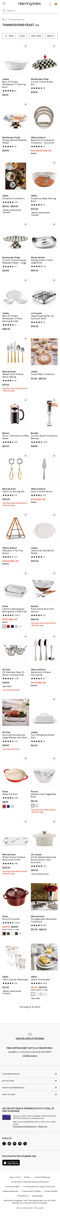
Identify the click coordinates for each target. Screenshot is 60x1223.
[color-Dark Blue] (8, 806)
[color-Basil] (8, 933)
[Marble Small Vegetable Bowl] (44, 772)
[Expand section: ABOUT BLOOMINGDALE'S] (30, 1087)
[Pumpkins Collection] (15, 176)
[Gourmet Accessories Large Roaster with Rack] (15, 712)
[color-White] (4, 626)
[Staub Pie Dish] (15, 772)
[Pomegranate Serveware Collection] (44, 896)
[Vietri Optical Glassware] (15, 957)
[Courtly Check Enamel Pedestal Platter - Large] (15, 238)
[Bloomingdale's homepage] (4, 20)
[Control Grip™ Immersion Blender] (44, 413)
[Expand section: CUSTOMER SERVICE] (30, 1074)
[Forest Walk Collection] (44, 352)
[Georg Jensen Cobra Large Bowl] (44, 238)
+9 (20, 934)
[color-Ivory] (16, 626)
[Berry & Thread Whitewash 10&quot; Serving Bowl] (15, 59)
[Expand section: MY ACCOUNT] (30, 1081)
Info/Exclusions (30, 1056)
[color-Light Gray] (40, 994)
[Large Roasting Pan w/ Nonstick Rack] (44, 293)
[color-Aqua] (36, 994)
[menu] (4, 3)
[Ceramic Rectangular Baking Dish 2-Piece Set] (15, 586)
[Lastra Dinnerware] (44, 957)
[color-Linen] (45, 994)
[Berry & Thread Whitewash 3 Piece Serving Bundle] (15, 293)
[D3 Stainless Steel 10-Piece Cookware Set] (15, 650)
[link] (15, 86)
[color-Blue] (12, 626)
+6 (20, 626)
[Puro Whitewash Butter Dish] (44, 712)
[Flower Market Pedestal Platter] (15, 117)
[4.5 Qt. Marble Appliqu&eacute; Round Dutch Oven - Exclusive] (44, 835)
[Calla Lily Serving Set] (15, 469)
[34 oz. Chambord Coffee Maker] (15, 413)
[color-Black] (16, 933)
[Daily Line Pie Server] (44, 469)
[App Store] (11, 1163)
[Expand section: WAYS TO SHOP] (30, 1094)
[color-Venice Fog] (32, 805)
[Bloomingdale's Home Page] (29, 4)
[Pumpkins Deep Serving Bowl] (44, 176)
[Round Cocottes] (15, 896)
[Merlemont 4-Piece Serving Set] (44, 650)
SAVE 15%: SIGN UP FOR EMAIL (30, 1038)
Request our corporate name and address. (30, 1203)
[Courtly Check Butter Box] (44, 59)
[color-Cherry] (8, 626)
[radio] (4, 626)
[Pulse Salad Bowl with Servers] (44, 586)
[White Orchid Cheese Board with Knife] (15, 835)
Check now (42, 1127)
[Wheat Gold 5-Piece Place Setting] (15, 352)
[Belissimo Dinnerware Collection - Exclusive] (44, 117)
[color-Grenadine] (4, 933)
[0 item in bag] (56, 4)
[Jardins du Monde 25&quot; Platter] (44, 528)
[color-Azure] (36, 805)
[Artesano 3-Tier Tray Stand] (15, 528)
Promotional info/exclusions (25, 1127)
